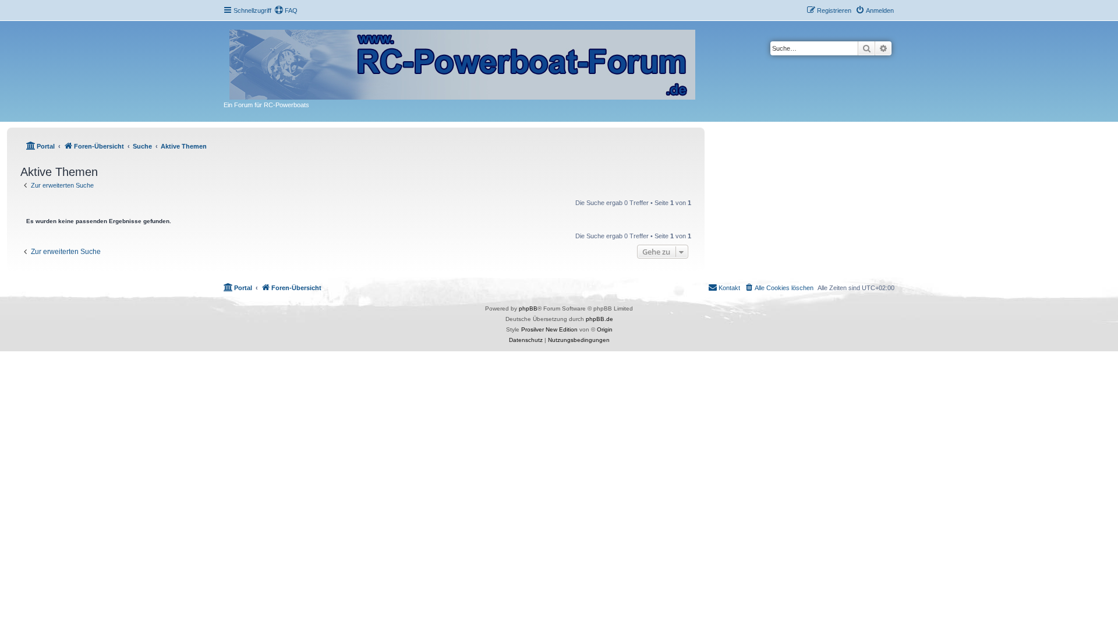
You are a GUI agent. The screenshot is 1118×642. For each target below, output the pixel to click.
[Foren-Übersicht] (463, 62)
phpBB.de (599, 319)
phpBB (528, 308)
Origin (605, 329)
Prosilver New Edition (549, 329)
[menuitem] (286, 10)
